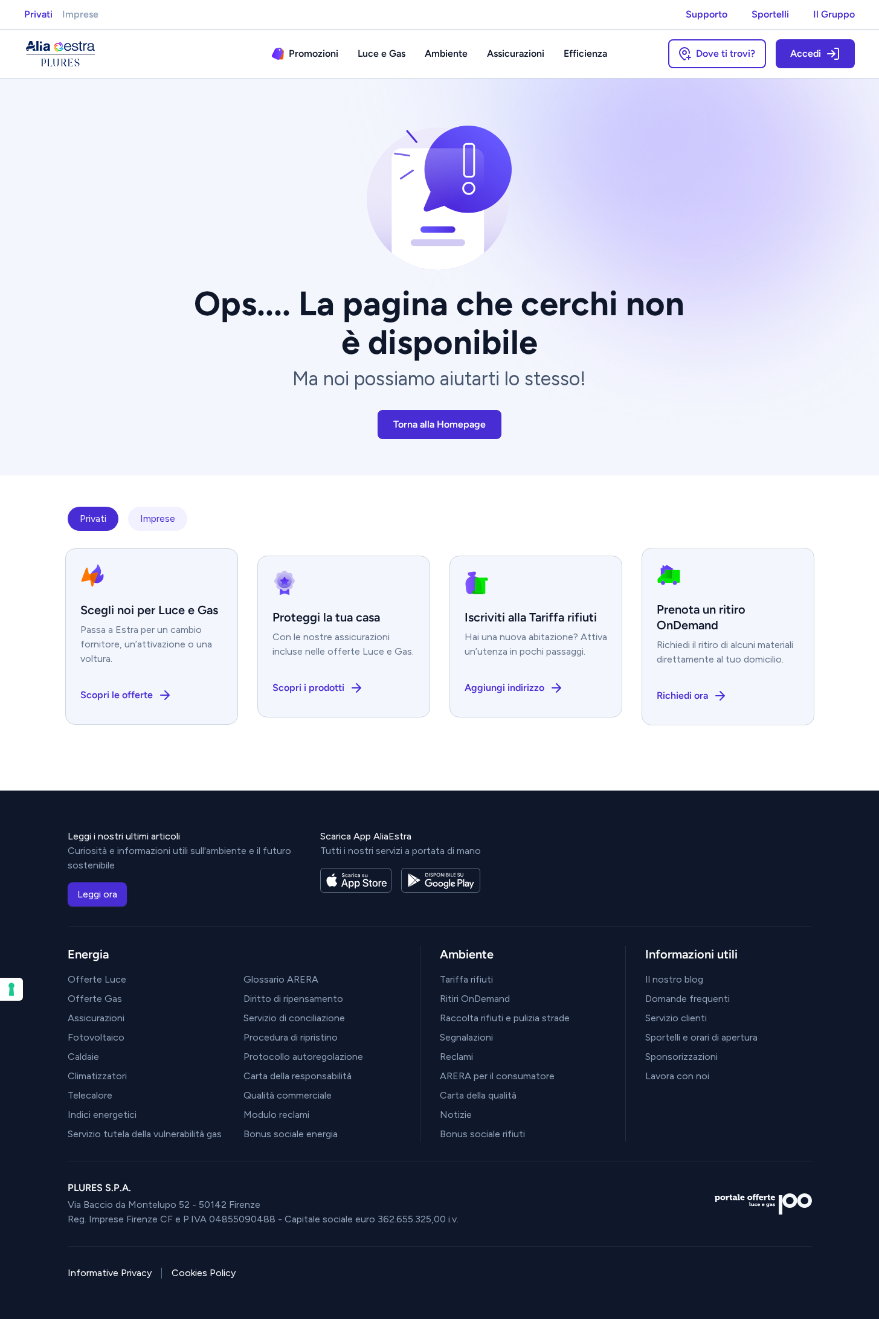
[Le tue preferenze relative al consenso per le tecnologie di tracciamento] (11, 989)
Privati (38, 14)
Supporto (706, 14)
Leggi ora (97, 894)
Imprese (80, 14)
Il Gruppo (834, 14)
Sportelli (770, 14)
